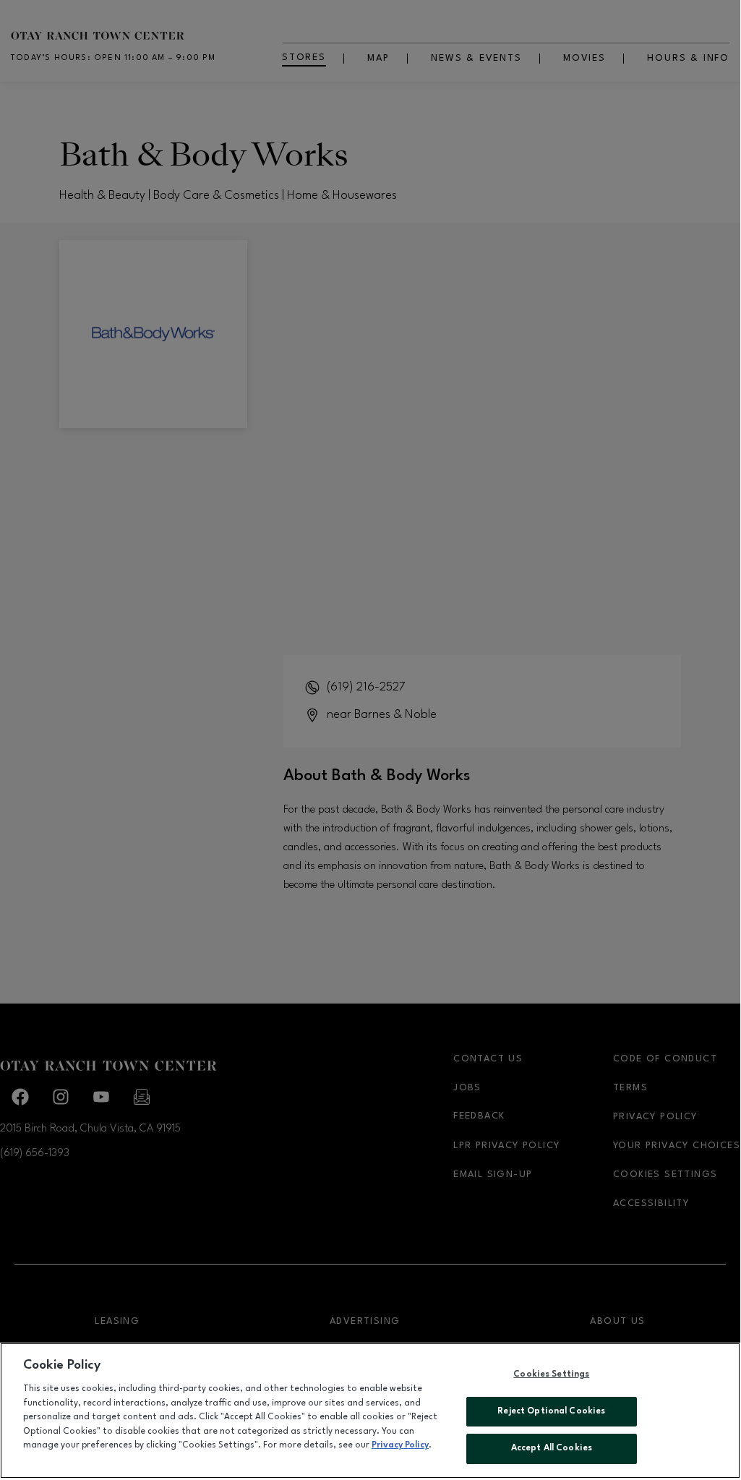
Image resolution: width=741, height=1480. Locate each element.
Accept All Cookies (551, 1448)
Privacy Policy (400, 1445)
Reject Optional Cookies (551, 1411)
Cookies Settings (551, 1374)
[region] (370, 1411)
